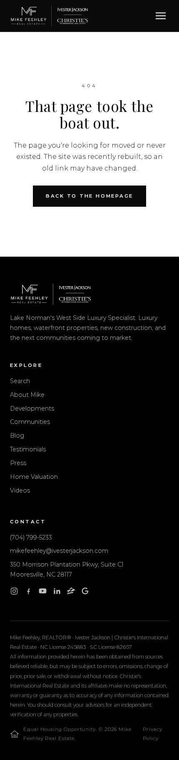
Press (18, 463)
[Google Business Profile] (85, 592)
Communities (30, 422)
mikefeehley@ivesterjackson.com (59, 551)
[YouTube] (42, 593)
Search (20, 381)
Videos (20, 490)
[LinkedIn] (57, 592)
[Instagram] (14, 593)
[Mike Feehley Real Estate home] (49, 15)
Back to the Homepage (89, 196)
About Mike (27, 395)
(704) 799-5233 (31, 537)
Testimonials (28, 449)
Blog (17, 435)
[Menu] (160, 16)
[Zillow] (71, 593)
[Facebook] (28, 593)
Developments (32, 408)
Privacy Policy (152, 733)
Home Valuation (34, 476)
